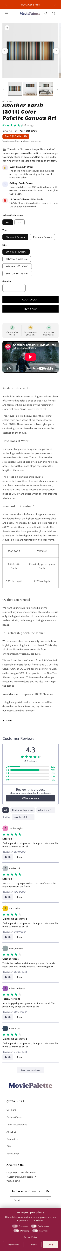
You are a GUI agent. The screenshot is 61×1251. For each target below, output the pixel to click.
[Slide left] (3, 89)
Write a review (30, 798)
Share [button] (9, 720)
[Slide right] (57, 89)
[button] (6, 13)
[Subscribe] (47, 1200)
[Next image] (56, 51)
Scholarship (13, 1153)
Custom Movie (14, 1117)
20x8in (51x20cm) (16, 251)
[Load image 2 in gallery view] (30, 89)
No (19, 222)
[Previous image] (5, 51)
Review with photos (22, 810)
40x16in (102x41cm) (17, 266)
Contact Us (12, 1139)
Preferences (13, 1244)
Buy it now (30, 308)
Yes (8, 222)
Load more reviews (30, 1070)
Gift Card (11, 1109)
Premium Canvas (42, 237)
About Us (11, 1131)
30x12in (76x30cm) (17, 259)
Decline (33, 1244)
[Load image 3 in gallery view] (46, 89)
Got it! (50, 1244)
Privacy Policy (30, 1237)
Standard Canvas (15, 237)
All (5, 810)
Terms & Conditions (17, 1124)
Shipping (18, 141)
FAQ (9, 1146)
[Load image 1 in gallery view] (15, 89)
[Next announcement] (55, 4)
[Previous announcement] (6, 4)
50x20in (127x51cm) (17, 273)
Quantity (6, 281)
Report (20, 857)
